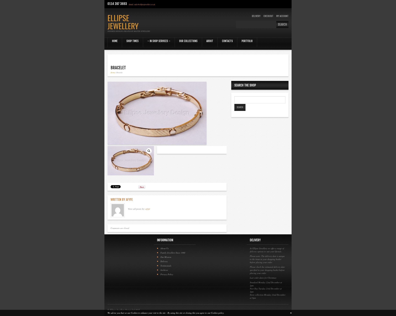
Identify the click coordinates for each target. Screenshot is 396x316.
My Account (282, 16)
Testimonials (165, 265)
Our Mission (165, 257)
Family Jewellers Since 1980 (172, 252)
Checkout (268, 16)
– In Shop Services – (158, 41)
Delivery (256, 16)
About (209, 41)
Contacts (227, 41)
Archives (164, 270)
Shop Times (132, 41)
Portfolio (247, 41)
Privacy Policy (166, 274)
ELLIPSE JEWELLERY (123, 21)
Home (115, 41)
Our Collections (188, 41)
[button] (149, 151)
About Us (164, 248)
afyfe (129, 200)
